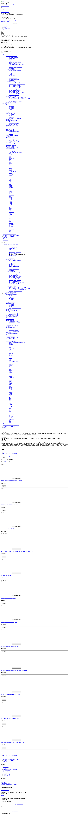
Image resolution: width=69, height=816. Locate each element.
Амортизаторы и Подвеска (12, 143)
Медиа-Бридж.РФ (19, 804)
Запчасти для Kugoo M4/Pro (15, 82)
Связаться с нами (7, 28)
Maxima (10, 192)
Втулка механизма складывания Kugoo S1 (10, 504)
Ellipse (10, 173)
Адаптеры (8, 142)
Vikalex (10, 180)
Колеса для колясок (10, 113)
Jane (10, 218)
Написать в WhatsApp (6, 4)
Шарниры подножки (13, 124)
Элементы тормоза (10, 137)
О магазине (5, 767)
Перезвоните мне (4, 17)
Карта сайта (6, 771)
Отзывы (5, 29)
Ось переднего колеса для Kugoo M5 (9, 622)
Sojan (10, 215)
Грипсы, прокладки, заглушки (15, 67)
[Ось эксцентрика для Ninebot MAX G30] (6, 716)
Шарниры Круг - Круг (14, 123)
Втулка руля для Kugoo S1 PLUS (8, 528)
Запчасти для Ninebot (11, 96)
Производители (6, 770)
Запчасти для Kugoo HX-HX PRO (16, 92)
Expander (11, 177)
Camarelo (11, 163)
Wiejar (10, 221)
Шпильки (11, 134)
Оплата (5, 26)
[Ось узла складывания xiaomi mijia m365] (6, 643)
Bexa (10, 231)
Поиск (15, 23)
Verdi (10, 159)
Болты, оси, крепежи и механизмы (17, 64)
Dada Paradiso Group (13, 171)
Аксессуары (11, 68)
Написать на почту (5, 21)
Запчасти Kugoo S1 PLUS (14, 93)
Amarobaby (11, 224)
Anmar (10, 225)
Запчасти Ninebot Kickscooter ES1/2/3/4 (17, 97)
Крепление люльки (10, 146)
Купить (4, 486)
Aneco (10, 230)
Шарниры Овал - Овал (14, 121)
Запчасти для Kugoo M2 (14, 87)
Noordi (10, 198)
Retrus (10, 209)
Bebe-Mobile (11, 154)
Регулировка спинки (10, 148)
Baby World (11, 229)
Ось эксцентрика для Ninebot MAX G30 (10, 718)
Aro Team (11, 226)
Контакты (5, 240)
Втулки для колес (10, 130)
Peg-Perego (11, 158)
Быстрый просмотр (16, 478)
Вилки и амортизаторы (14, 65)
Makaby (10, 190)
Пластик (11, 74)
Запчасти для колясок (8, 103)
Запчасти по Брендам (11, 151)
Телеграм (15, 4)
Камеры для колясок (10, 112)
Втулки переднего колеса (14, 132)
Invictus (10, 182)
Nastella (10, 197)
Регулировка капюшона (11, 126)
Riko (10, 160)
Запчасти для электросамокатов (10, 54)
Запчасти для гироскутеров (9, 234)
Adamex (10, 153)
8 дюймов (11, 109)
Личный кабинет (7, 238)
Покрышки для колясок (11, 104)
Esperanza (11, 174)
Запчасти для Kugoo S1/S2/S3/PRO (17, 84)
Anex (10, 156)
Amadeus (11, 223)
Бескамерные (12, 110)
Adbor (10, 176)
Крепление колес (10, 129)
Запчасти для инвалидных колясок (11, 235)
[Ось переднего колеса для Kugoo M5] (6, 619)
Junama (10, 185)
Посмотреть (15, 811)
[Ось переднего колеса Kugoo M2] (6, 595)
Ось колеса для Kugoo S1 (6, 575)
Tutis (10, 157)
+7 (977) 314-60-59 (5, 12)
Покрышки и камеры (13, 57)
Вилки (7, 128)
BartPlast (10, 165)
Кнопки (8, 136)
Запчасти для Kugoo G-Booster (16, 86)
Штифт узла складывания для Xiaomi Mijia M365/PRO (13, 742)
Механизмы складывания (12, 125)
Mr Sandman (11, 195)
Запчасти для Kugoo (10, 81)
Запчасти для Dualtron (11, 102)
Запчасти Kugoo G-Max (14, 95)
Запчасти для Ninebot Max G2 (15, 101)
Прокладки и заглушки (14, 79)
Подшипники (12, 60)
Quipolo (10, 204)
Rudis (10, 210)
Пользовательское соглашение (10, 769)
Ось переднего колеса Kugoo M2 (8, 598)
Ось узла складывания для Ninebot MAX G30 (11, 694)
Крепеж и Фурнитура (11, 145)
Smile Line (11, 214)
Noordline (11, 199)
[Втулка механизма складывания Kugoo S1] (6, 502)
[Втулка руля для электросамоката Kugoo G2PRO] (6, 478)
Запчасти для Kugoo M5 (14, 85)
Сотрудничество (7, 774)
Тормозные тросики (13, 140)
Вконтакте (3, 784)
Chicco (10, 168)
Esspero (10, 175)
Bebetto (10, 167)
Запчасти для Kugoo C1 (14, 89)
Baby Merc (11, 227)
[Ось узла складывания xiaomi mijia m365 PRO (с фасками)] (6, 667)
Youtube (7, 784)
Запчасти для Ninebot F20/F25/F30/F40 (17, 99)
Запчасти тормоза (13, 63)
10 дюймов (11, 106)
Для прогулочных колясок (15, 118)
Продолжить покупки (5, 813)
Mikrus (10, 193)
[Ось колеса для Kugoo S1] (6, 573)
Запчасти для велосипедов (9, 236)
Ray (9, 207)
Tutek (10, 219)
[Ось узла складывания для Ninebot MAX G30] (6, 691)
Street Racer (11, 216)
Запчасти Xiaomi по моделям (15, 70)
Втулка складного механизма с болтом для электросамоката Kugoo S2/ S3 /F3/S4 (19, 551)
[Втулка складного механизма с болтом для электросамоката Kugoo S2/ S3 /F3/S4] (6, 548)
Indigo (10, 181)
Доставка (5, 27)
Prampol (10, 203)
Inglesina (10, 201)
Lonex (10, 188)
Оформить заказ (4, 814)
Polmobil (10, 202)
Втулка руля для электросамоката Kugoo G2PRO (12, 480)
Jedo (10, 184)
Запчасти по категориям (11, 56)
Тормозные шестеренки (14, 141)
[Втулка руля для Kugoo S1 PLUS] (6, 526)
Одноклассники (13, 784)
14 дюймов (11, 108)
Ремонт (5, 237)
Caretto (10, 170)
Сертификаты (6, 775)
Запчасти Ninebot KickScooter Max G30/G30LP (19, 98)
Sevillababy (11, 212)
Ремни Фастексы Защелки (12, 147)
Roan (10, 162)
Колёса (10, 59)
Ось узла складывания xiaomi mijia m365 (10, 646)
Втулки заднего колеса (14, 131)
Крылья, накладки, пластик (15, 62)
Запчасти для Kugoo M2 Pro (15, 91)
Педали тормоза (12, 138)
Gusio (10, 179)
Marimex (10, 191)
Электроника (12, 58)
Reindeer (10, 208)
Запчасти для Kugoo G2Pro (15, 90)
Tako (10, 164)
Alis (9, 220)
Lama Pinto (11, 187)
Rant (10, 206)
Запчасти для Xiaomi (10, 69)
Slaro (10, 213)
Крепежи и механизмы (14, 76)
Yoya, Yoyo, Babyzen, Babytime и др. (17, 152)
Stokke (10, 169)
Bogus (10, 232)
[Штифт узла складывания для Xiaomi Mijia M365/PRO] (6, 740)
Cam (10, 196)
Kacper (10, 186)
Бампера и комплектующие (12, 135)
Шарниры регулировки (11, 120)
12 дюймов (11, 107)
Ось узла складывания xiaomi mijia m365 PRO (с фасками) (14, 670)
